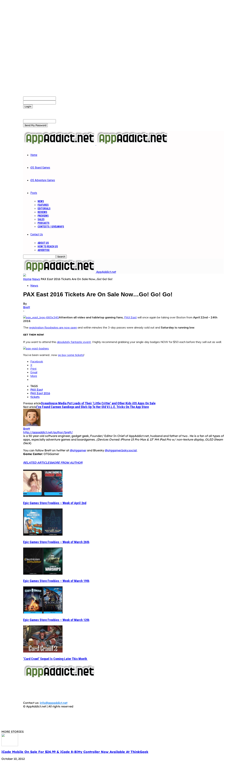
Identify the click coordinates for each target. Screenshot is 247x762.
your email (63, 121)
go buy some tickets (71, 355)
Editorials (44, 208)
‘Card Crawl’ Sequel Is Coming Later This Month (55, 659)
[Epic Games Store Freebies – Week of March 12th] (43, 612)
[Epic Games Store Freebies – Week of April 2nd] (43, 495)
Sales (41, 219)
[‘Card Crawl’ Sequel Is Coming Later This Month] (43, 651)
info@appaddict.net (53, 703)
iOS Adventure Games (42, 180)
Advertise (44, 250)
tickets (35, 397)
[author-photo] (32, 425)
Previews (43, 215)
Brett (26, 307)
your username (66, 98)
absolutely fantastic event (74, 342)
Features (43, 204)
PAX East (130, 317)
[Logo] (59, 144)
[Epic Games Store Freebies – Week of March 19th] (43, 573)
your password (66, 102)
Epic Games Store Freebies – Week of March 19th (56, 581)
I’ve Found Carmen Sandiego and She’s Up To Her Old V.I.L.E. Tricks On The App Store (92, 407)
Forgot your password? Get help (45, 110)
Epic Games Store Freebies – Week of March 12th (56, 620)
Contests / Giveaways (51, 226)
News (41, 201)
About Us (43, 242)
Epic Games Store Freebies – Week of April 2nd (54, 503)
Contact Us (36, 234)
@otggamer (78, 450)
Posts (33, 193)
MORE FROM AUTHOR (66, 462)
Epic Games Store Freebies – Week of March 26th (56, 542)
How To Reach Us (48, 246)
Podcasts (43, 223)
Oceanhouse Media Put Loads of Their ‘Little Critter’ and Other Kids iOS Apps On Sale (98, 403)
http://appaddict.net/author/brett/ (48, 432)
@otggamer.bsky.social (121, 450)
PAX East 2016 (40, 393)
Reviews (42, 212)
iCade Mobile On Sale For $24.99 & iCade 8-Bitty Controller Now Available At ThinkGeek (74, 752)
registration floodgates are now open (53, 327)
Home (33, 155)
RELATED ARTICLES (37, 462)
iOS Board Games (40, 167)
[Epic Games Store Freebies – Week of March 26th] (43, 534)
